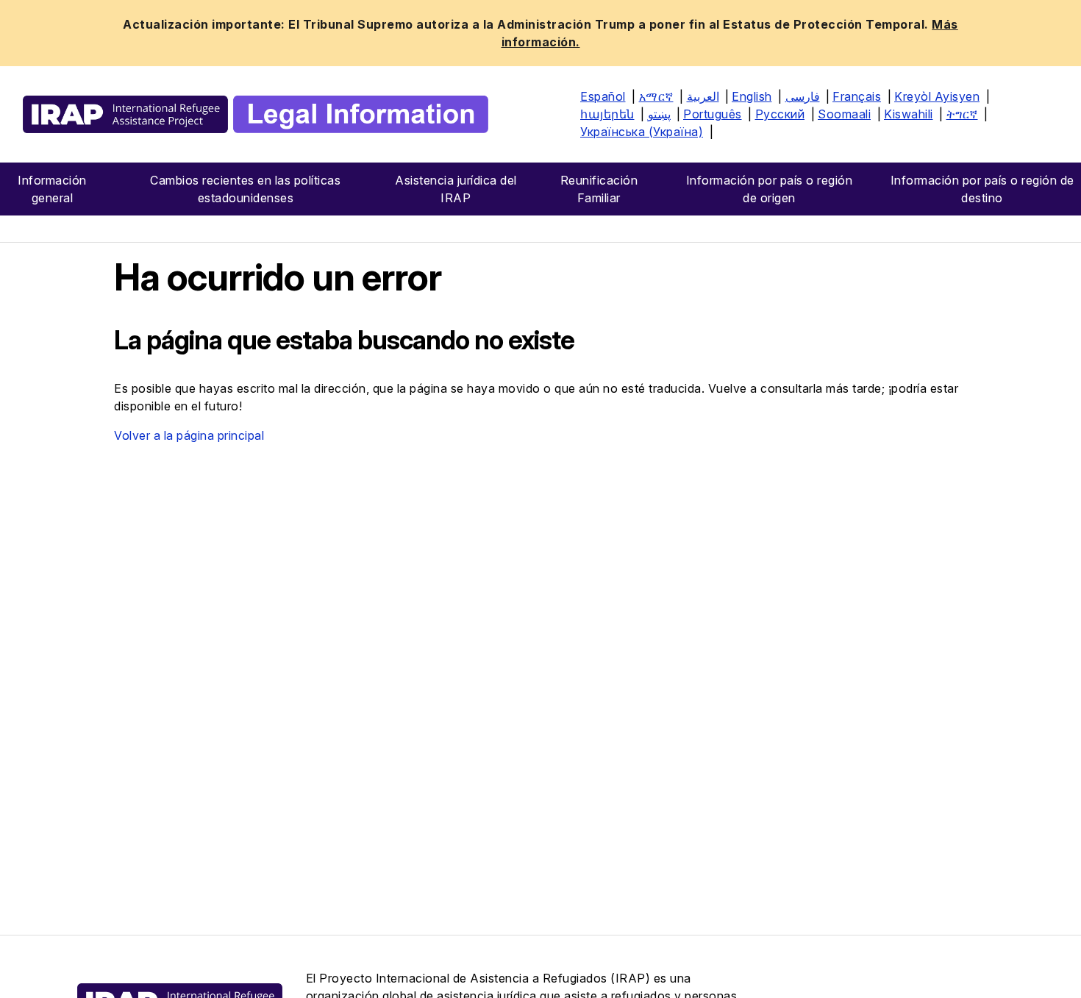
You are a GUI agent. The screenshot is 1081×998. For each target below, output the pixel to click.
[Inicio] (255, 114)
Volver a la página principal (189, 435)
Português (712, 114)
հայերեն (607, 114)
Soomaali (844, 114)
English (752, 96)
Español (603, 96)
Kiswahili (908, 114)
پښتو (659, 114)
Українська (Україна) (641, 131)
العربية (703, 96)
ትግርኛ (962, 114)
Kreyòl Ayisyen (937, 96)
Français (856, 96)
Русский (780, 114)
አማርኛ (656, 96)
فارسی (802, 96)
